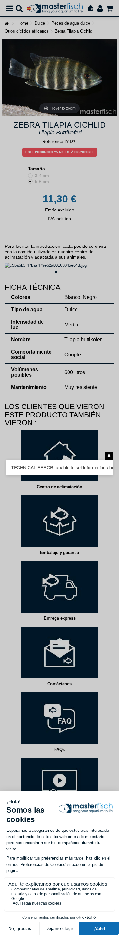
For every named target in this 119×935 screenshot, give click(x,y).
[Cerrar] (109, 456)
